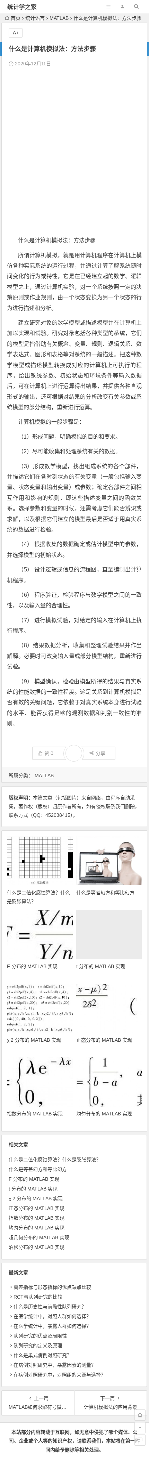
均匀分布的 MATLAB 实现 (104, 1113)
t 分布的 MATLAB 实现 (100, 966)
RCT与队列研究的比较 (38, 1297)
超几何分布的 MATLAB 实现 (39, 1237)
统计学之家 (22, 7)
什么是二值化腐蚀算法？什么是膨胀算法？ (55, 1159)
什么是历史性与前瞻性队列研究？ (50, 1306)
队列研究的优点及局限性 (40, 1336)
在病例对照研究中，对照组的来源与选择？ (60, 1374)
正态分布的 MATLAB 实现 (104, 1040)
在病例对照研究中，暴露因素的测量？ (55, 1365)
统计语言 (35, 18)
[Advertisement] (74, 152)
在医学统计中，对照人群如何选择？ (52, 1316)
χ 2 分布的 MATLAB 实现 (34, 1040)
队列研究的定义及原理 (38, 1345)
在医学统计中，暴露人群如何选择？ (52, 1326)
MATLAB (59, 18)
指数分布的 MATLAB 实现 (35, 1113)
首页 (15, 18)
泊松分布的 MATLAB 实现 (36, 1247)
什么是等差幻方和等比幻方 (105, 892)
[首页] (140, 1415)
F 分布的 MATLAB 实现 (32, 966)
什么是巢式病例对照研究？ (43, 1355)
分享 (100, 753)
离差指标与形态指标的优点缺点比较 (52, 1287)
